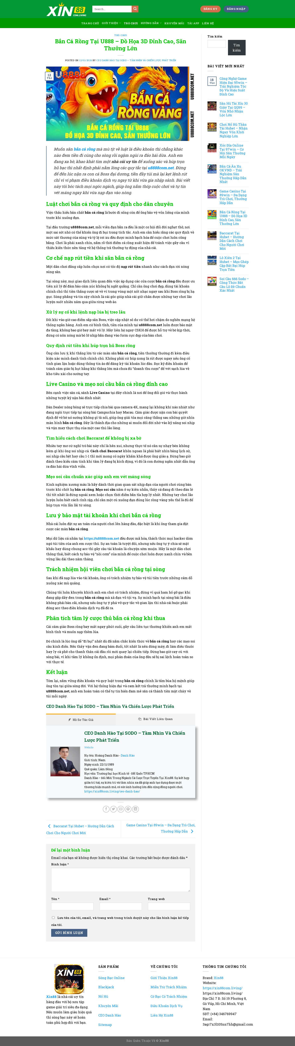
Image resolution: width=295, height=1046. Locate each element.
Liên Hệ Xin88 (162, 1015)
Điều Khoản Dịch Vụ (166, 1006)
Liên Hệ (208, 23)
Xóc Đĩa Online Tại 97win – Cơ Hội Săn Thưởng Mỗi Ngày (232, 151)
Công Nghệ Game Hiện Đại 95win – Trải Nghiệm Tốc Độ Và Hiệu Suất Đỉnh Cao (233, 86)
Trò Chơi (131, 23)
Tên (55, 899)
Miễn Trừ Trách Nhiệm (169, 987)
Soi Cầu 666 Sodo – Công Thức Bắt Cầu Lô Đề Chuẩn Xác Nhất (234, 284)
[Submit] (135, 9)
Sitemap (105, 1025)
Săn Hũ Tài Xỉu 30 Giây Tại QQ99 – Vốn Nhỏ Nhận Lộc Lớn (234, 109)
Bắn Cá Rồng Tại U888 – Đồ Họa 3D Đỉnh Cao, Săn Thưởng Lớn (233, 218)
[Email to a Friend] (120, 809)
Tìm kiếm (215, 36)
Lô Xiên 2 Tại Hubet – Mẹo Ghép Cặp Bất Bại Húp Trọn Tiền (234, 263)
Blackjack (106, 987)
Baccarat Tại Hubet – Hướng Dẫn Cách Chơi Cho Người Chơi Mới (232, 241)
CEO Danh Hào (109, 1015)
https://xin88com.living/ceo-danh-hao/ (112, 791)
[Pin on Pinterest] (128, 809)
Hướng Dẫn (150, 23)
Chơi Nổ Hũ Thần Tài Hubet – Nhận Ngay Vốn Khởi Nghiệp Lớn (234, 130)
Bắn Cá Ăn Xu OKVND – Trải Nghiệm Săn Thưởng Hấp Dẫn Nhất (233, 174)
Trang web (156, 899)
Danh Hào (128, 755)
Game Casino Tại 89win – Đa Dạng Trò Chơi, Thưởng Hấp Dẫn (233, 197)
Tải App (193, 23)
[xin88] (66, 9)
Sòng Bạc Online (111, 978)
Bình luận (60, 864)
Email (105, 899)
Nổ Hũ (103, 996)
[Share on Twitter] (113, 809)
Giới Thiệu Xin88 (164, 978)
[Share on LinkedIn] (135, 809)
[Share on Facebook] (106, 809)
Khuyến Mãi (174, 23)
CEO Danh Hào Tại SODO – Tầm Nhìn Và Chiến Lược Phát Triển (136, 60)
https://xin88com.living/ (223, 988)
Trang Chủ (90, 23)
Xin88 (51, 996)
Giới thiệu (110, 23)
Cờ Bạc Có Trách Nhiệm (169, 996)
